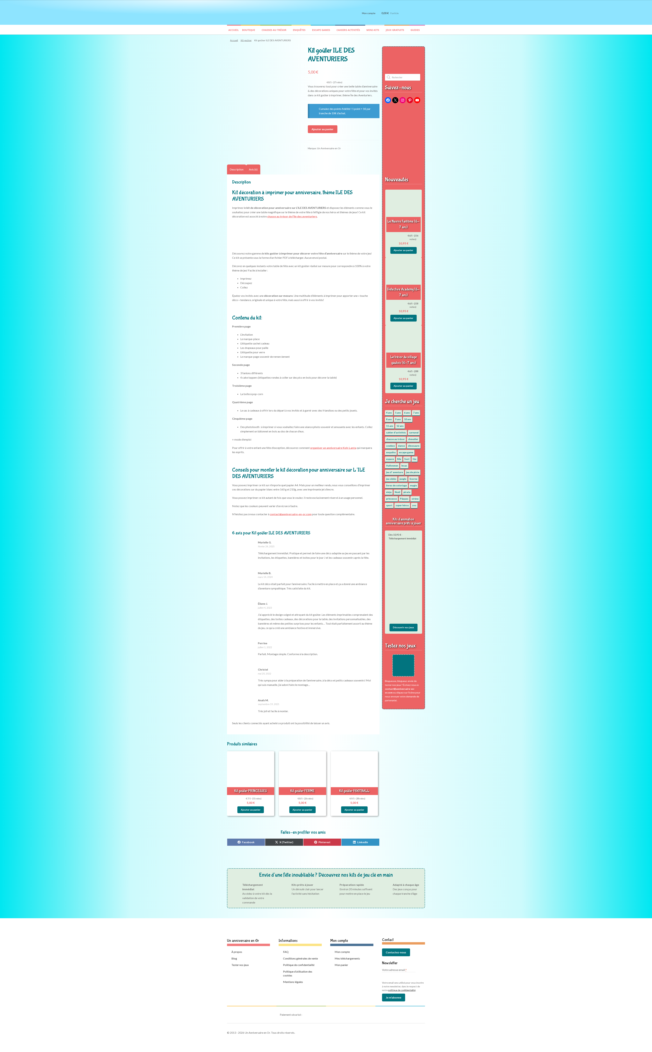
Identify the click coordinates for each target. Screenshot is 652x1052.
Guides (415, 30)
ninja (389, 492)
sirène (415, 498)
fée (414, 459)
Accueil (233, 30)
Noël (397, 492)
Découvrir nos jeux (403, 627)
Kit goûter (246, 40)
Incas (404, 465)
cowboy (390, 445)
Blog (234, 958)
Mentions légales (293, 981)
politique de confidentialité (401, 990)
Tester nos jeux (240, 964)
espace (390, 459)
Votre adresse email (394, 969)
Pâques (404, 498)
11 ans (389, 425)
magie (413, 485)
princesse (391, 498)
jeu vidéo (391, 478)
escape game (406, 452)
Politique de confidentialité (298, 964)
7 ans (416, 412)
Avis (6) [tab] (253, 169)
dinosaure (413, 445)
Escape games (321, 30)
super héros (402, 505)
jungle (403, 478)
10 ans (407, 419)
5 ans (398, 412)
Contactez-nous (396, 952)
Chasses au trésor (274, 30)
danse (401, 445)
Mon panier (341, 964)
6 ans (407, 412)
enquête (391, 452)
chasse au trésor (395, 439)
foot (407, 459)
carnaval (414, 432)
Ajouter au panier (322, 129)
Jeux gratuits (395, 30)
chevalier (413, 439)
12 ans (400, 425)
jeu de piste (412, 472)
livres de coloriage (396, 485)
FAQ (285, 951)
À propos (236, 951)
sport (389, 505)
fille (399, 459)
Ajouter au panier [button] (250, 809)
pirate (406, 492)
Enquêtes (299, 30)
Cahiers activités (348, 30)
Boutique (248, 30)
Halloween (392, 465)
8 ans (389, 419)
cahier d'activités (396, 432)
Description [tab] (236, 169)
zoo (414, 505)
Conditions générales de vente (300, 958)
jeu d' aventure (394, 472)
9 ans (398, 419)
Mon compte (368, 13)
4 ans (389, 412)
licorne (413, 478)
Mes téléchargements (347, 958)
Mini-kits (372, 30)
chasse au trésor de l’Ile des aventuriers (292, 216)
